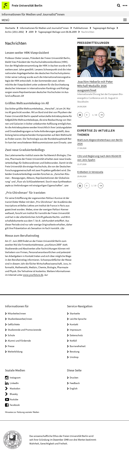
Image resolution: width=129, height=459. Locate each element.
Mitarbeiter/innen (17, 313)
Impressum (75, 329)
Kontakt (74, 324)
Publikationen (80, 28)
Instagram (15, 377)
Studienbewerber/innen (20, 318)
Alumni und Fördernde (19, 340)
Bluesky (14, 394)
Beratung (74, 351)
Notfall (73, 340)
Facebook (15, 404)
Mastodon (15, 388)
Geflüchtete (14, 324)
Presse (11, 346)
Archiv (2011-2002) (14, 31)
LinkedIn (14, 383)
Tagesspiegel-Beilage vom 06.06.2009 (57, 31)
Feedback (75, 383)
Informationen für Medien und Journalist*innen (33, 14)
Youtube (14, 399)
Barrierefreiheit (77, 346)
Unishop (74, 357)
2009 (31, 31)
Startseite (10, 28)
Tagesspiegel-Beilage (104, 28)
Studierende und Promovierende (24, 329)
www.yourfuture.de (33, 274)
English (73, 388)
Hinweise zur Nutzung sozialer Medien (22, 412)
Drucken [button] (74, 377)
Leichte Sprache (78, 318)
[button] (80, 114)
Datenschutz (76, 335)
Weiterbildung (15, 351)
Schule (11, 335)
